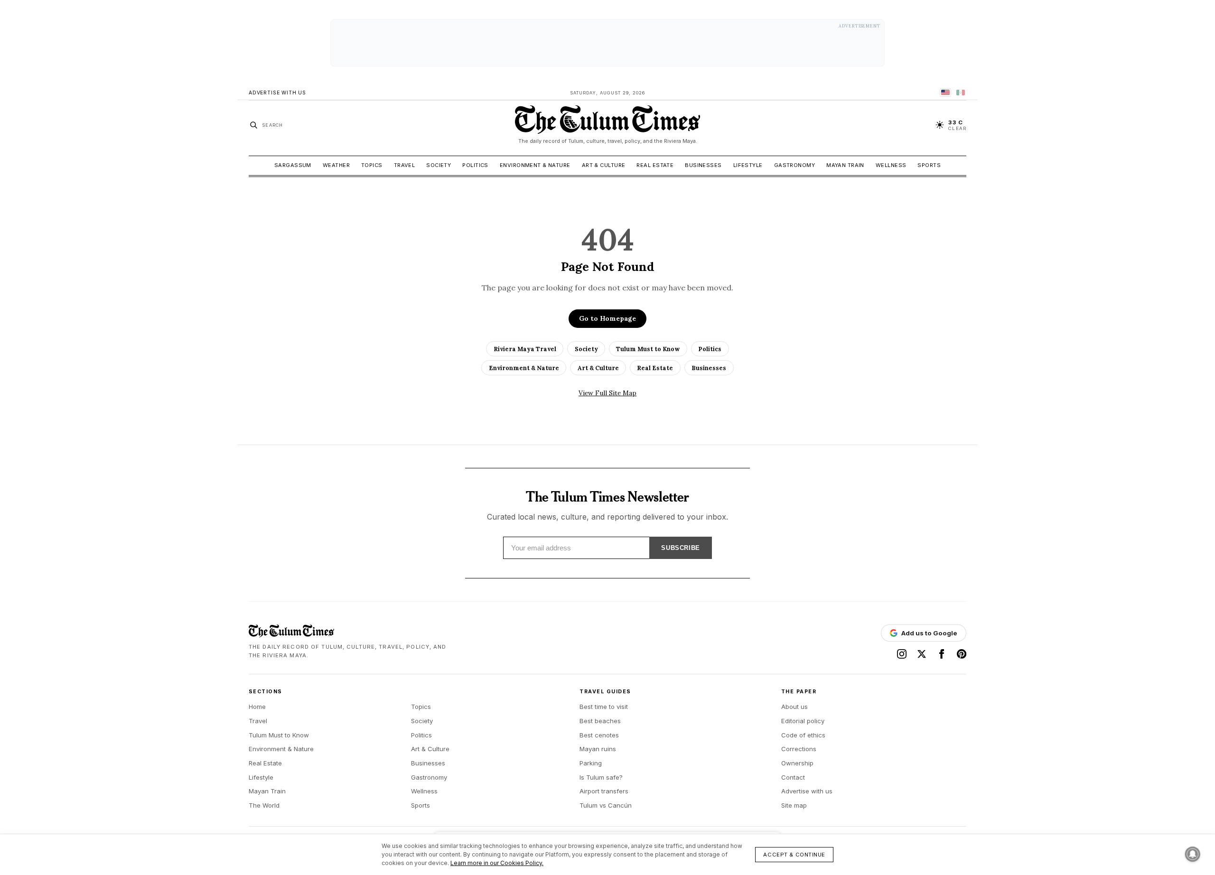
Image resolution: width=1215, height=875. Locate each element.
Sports (929, 165)
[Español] (960, 92)
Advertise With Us (277, 93)
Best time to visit (603, 706)
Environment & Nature (535, 165)
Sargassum (292, 165)
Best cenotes (599, 735)
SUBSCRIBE (680, 547)
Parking (590, 763)
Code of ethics (803, 735)
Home (257, 706)
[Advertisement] (607, 42)
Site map (794, 805)
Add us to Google (929, 633)
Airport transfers (603, 791)
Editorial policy (802, 721)
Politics (475, 165)
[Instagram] (902, 654)
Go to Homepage (607, 318)
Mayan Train (845, 165)
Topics (372, 165)
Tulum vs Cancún (605, 805)
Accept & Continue (794, 854)
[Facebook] (941, 654)
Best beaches (600, 721)
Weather (336, 165)
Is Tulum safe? (601, 777)
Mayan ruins (597, 749)
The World (264, 805)
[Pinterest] (961, 654)
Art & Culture (604, 165)
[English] (945, 92)
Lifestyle (748, 165)
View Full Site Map (607, 393)
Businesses (703, 165)
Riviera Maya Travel (525, 349)
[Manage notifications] (1192, 854)
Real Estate (654, 165)
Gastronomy (794, 165)
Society (438, 165)
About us (794, 706)
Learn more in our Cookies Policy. (496, 862)
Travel (404, 165)
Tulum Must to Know (648, 349)
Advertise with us (806, 791)
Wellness (891, 165)
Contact (793, 777)
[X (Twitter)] (921, 654)
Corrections (798, 749)
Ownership (797, 763)
